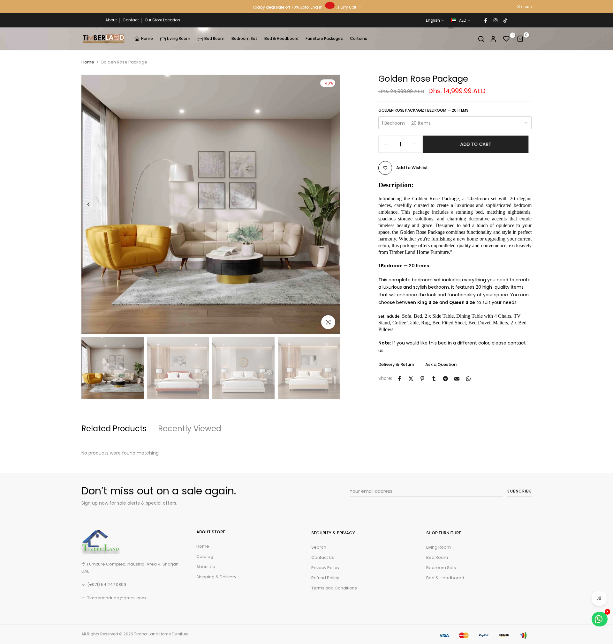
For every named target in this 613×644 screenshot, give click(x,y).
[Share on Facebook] (399, 378)
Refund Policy (325, 578)
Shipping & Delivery (216, 577)
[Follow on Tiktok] (505, 20)
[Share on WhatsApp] (468, 378)
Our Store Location (162, 20)
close (90, 7)
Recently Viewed (189, 428)
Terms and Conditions (334, 588)
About (111, 20)
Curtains (358, 38)
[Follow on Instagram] (495, 20)
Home (147, 38)
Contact (131, 20)
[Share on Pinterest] (422, 378)
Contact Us (322, 557)
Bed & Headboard (281, 38)
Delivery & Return (396, 364)
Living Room (178, 38)
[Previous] (93, 204)
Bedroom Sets (441, 568)
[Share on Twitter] (410, 378)
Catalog (204, 556)
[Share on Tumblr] (433, 378)
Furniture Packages (324, 38)
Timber (141, 634)
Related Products (114, 428)
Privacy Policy (325, 568)
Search (318, 547)
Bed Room (214, 38)
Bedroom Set (244, 38)
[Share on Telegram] (445, 378)
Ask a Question (441, 364)
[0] (506, 38)
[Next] (328, 204)
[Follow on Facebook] (485, 20)
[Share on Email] (456, 378)
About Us (205, 567)
